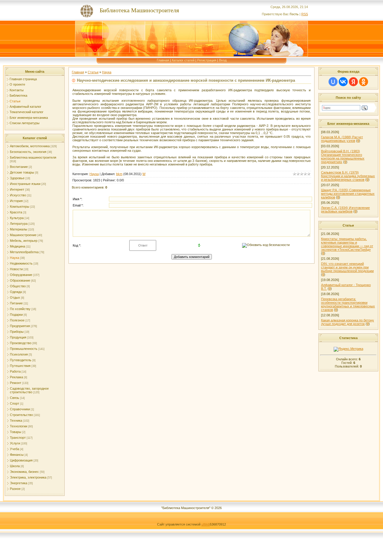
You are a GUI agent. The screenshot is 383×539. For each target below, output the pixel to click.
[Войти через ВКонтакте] (343, 81)
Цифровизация (21, 460)
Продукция (18, 337)
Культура (17, 218)
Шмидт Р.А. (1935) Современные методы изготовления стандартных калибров (348, 193)
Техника (16, 420)
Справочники (20, 409)
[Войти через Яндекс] (353, 81)
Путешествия (20, 366)
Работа (15, 371)
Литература (19, 223)
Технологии (18, 426)
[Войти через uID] (333, 81)
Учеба (14, 449)
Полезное (17, 320)
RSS (304, 14)
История (16, 201)
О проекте (17, 84)
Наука (14, 257)
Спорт (14, 403)
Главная (163, 60)
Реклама (16, 377)
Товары (15, 432)
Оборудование (21, 275)
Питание (16, 303)
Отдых (15, 297)
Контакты (17, 90)
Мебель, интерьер (23, 240)
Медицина (17, 246)
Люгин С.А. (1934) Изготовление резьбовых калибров (345, 209)
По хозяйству (20, 309)
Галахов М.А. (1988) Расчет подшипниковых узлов (342, 138)
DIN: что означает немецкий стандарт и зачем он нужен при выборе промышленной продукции (347, 267)
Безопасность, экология (28, 152)
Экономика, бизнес (24, 471)
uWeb (205, 524)
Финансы (17, 454)
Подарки (16, 314)
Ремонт (15, 383)
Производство (20, 343)
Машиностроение (23, 235)
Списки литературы (24, 123)
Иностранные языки (25, 184)
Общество (18, 286)
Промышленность (23, 348)
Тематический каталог (26, 112)
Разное (15, 489)
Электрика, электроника (28, 477)
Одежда (16, 292)
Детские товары (22, 172)
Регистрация (206, 60)
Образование (20, 280)
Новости (16, 269)
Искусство (18, 195)
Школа (15, 466)
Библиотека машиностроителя (33, 157)
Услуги (15, 443)
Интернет (17, 189)
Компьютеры (19, 206)
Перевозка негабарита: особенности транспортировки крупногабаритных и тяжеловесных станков (348, 304)
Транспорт (18, 437)
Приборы (17, 331)
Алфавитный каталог (25, 106)
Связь (14, 398)
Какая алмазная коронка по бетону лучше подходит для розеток (347, 322)
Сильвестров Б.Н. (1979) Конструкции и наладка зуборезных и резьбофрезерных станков (348, 176)
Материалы (18, 229)
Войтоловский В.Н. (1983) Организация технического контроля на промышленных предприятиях (342, 156)
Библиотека (18, 95)
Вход (223, 60)
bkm (119, 174)
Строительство (21, 415)
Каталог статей (183, 60)
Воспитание (19, 166)
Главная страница (23, 79)
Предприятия (20, 326)
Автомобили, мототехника (30, 146)
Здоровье (17, 178)
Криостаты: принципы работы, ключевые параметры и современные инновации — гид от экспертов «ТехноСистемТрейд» (347, 244)
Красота (16, 212)
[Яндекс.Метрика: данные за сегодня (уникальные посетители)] (348, 349)
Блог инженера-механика (29, 117)
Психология (19, 354)
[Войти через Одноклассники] (363, 81)
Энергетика (18, 483)
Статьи (15, 101)
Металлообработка (24, 252)
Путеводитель (20, 360)
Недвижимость (21, 263)
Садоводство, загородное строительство (29, 390)
